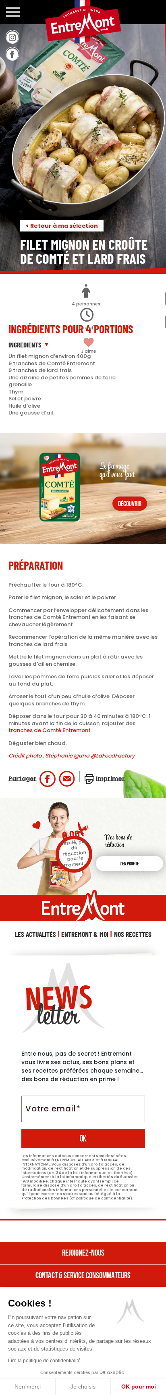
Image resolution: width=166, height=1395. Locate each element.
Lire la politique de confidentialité (44, 1360)
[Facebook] (12, 53)
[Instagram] (12, 36)
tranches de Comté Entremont (49, 730)
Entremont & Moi (84, 934)
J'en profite (129, 864)
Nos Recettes (132, 934)
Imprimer (110, 778)
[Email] (67, 779)
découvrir (129, 504)
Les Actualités (35, 934)
